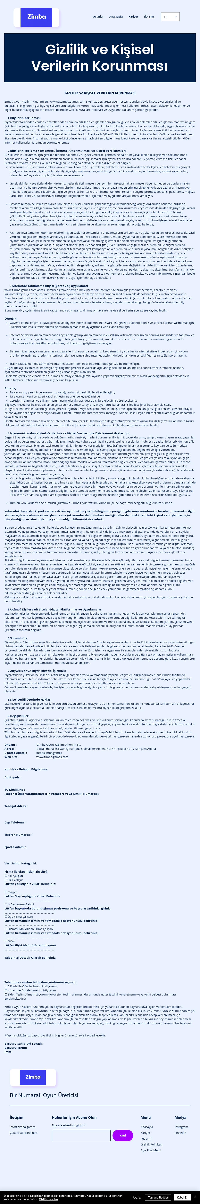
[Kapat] (195, 1197)
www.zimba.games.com (69, 101)
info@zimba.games (49, 753)
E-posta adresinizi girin (67, 1125)
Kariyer (145, 1133)
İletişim (145, 1138)
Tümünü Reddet (158, 1197)
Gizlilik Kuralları (48, 1199)
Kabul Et (182, 1197)
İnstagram (181, 1127)
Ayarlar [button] (137, 1197)
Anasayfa (147, 1127)
